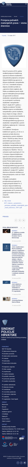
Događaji (22, 16)
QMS (20, 458)
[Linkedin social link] (23, 220)
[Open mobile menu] (26, 3)
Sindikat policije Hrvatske (6, 16)
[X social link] (19, 220)
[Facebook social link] (16, 220)
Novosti (15, 16)
